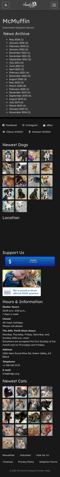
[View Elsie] (34, 430)
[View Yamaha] (34, 392)
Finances (8, 461)
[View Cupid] (8, 155)
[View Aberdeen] (46, 404)
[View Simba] (46, 430)
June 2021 (14, 65)
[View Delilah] (34, 417)
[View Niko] (46, 181)
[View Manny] (21, 206)
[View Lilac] (34, 193)
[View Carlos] (21, 155)
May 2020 (14, 82)
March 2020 (15, 85)
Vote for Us (42, 455)
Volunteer (25, 455)
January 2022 (16, 49)
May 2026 (14, 39)
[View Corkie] (46, 168)
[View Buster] (8, 168)
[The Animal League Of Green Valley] (30, 4)
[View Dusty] (34, 181)
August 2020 (16, 79)
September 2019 (18, 95)
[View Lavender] (21, 193)
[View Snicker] (46, 417)
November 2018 (18, 112)
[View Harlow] (8, 392)
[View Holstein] (21, 417)
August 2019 (16, 99)
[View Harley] (34, 404)
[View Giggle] (8, 430)
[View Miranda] (21, 181)
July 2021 (14, 62)
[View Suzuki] (46, 392)
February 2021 (17, 72)
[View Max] (21, 168)
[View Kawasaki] (8, 404)
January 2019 (16, 108)
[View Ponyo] (8, 181)
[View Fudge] (21, 392)
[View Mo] (8, 206)
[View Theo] (34, 168)
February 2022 (17, 46)
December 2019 (18, 92)
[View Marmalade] (21, 443)
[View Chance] (46, 155)
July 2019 (14, 102)
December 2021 (18, 52)
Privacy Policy (26, 461)
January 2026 (16, 42)
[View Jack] (46, 193)
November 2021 (18, 56)
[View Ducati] (21, 404)
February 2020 (17, 89)
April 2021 (14, 69)
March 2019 (15, 105)
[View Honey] (34, 155)
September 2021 (18, 59)
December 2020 (18, 75)
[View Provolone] (8, 443)
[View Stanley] (8, 193)
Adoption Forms (48, 461)
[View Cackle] (21, 430)
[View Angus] (8, 417)
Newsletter (8, 455)
